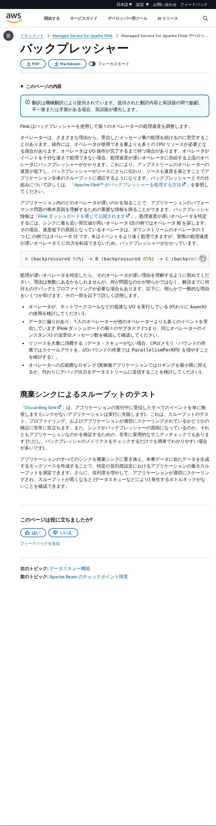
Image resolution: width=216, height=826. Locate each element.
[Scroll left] (39, 18)
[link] (165, 35)
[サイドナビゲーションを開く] (8, 36)
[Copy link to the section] (15, 394)
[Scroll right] (182, 18)
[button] (41, 86)
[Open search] (205, 18)
